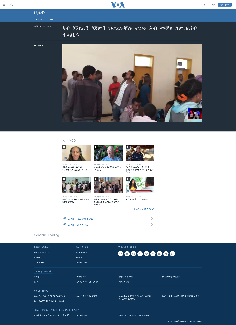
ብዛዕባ (51, 19)
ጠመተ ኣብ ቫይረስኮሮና (86, 296)
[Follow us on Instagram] (133, 253)
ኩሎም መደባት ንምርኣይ (144, 209)
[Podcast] (146, 253)
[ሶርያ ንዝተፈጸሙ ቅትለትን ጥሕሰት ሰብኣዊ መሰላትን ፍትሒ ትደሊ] (140, 153)
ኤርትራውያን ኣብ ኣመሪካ (87, 282)
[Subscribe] (153, 253)
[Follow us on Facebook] (120, 253)
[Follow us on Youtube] (127, 253)
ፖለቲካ (37, 277)
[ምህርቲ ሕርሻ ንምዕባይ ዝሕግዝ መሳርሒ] (108, 153)
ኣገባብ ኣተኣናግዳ (41, 252)
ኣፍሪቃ (79, 257)
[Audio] (213, 5)
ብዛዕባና (37, 257)
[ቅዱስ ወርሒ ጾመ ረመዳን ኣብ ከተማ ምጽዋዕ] (76, 185)
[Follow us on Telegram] (166, 253)
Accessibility (81, 315)
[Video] (205, 5)
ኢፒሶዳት (40, 19)
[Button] (39, 46)
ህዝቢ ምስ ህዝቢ (126, 277)
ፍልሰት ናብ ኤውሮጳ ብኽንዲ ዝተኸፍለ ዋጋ (180, 296)
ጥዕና (36, 282)
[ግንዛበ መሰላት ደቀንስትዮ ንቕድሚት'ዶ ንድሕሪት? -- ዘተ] (76, 153)
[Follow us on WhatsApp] (172, 253)
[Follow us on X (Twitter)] (140, 253)
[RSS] (159, 253)
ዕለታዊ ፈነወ (81, 262)
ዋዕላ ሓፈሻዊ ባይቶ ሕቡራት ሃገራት (49, 301)
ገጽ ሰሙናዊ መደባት (171, 277)
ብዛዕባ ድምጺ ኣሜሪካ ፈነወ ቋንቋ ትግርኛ (51, 315)
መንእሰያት (81, 277)
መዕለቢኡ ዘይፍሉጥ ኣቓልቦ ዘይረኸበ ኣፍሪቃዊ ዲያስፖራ (135, 297)
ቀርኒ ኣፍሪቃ (81, 252)
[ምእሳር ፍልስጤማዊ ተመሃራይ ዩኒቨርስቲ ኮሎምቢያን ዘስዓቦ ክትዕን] (108, 185)
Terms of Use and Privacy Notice (134, 315)
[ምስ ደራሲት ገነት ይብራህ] (140, 185)
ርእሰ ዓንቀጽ (39, 262)
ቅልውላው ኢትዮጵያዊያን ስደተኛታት (49, 296)
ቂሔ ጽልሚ (124, 282)
